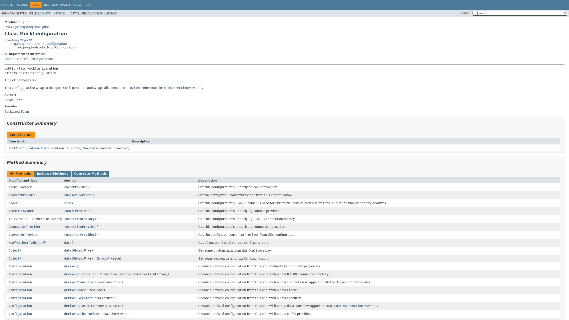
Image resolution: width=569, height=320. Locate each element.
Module (7, 4)
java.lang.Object (17, 40)
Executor (84, 298)
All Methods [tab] (20, 173)
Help (87, 4)
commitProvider (76, 211)
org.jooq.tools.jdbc (34, 27)
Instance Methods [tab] (52, 173)
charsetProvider (77, 195)
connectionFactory (79, 219)
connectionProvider (80, 226)
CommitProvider (21, 211)
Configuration (41, 59)
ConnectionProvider (25, 226)
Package (22, 4)
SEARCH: (465, 13)
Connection (85, 282)
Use (47, 4)
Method (59, 13)
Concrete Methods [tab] (90, 173)
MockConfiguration (24, 148)
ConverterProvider (24, 234)
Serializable (15, 59)
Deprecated (61, 4)
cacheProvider (75, 187)
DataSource (85, 306)
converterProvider (79, 234)
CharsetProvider (22, 195)
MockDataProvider (97, 148)
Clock (13, 203)
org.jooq (25, 22)
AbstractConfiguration (37, 73)
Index (76, 4)
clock (68, 203)
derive (69, 266)
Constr (45, 13)
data (67, 242)
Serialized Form (16, 111)
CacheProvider (20, 187)
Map (11, 242)
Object (23, 242)
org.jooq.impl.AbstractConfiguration (39, 44)
